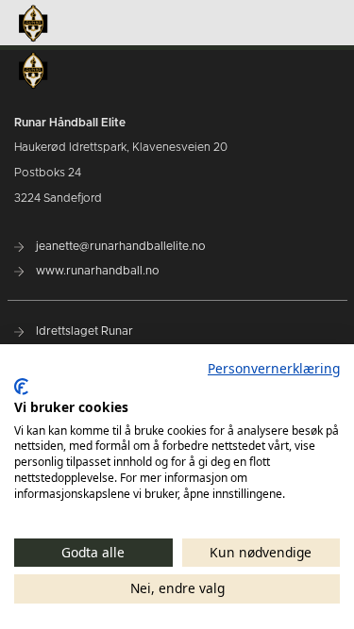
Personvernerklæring (274, 368)
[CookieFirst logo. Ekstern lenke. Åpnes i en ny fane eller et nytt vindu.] (21, 386)
